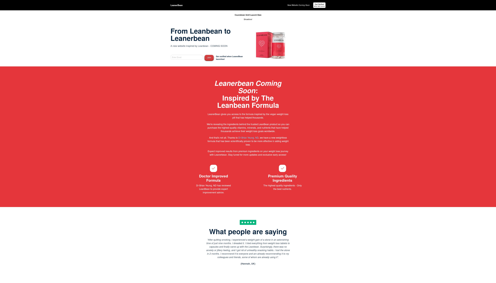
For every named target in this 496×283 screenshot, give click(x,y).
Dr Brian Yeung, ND (248, 137)
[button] (319, 5)
